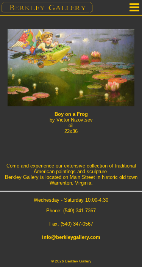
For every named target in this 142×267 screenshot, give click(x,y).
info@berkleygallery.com (71, 237)
